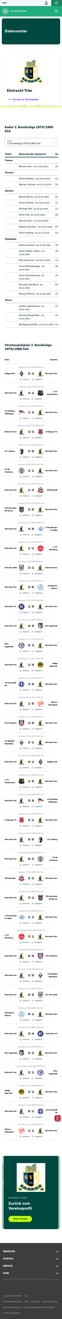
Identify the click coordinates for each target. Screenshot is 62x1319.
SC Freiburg (10, 451)
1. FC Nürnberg (53, 548)
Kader (9, 141)
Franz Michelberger (29, 266)
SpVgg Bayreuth (53, 665)
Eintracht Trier (51, 374)
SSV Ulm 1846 (11, 568)
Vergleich (38, 379)
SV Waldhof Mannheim (9, 742)
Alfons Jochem (27, 245)
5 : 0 (31, 956)
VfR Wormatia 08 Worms (10, 509)
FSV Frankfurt (11, 723)
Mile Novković (26, 260)
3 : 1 (31, 373)
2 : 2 (31, 431)
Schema (26, 379)
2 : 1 (31, 393)
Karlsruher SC (10, 607)
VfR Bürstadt (52, 490)
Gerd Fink (24, 215)
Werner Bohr (26, 221)
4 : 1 (31, 761)
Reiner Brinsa (26, 197)
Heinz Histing (26, 233)
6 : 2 (31, 645)
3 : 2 (31, 878)
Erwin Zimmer (26, 202)
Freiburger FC (51, 432)
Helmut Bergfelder (29, 315)
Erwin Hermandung (29, 275)
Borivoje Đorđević (29, 284)
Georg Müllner (27, 294)
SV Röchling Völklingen (10, 412)
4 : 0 (31, 528)
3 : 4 (31, 1033)
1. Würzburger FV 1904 (51, 529)
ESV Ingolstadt (51, 626)
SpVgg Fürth (10, 374)
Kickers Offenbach (52, 703)
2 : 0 (31, 451)
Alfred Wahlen (26, 178)
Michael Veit (25, 209)
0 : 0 (31, 839)
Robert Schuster (27, 227)
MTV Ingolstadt (9, 645)
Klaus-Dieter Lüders (29, 251)
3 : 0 (31, 587)
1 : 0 (31, 606)
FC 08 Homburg (9, 470)
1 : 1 (31, 470)
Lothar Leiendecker (29, 306)
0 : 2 (31, 858)
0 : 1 (31, 1014)
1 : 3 (31, 412)
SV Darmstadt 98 (10, 684)
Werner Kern (26, 166)
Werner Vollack (27, 184)
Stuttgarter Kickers (52, 587)
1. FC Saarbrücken (52, 393)
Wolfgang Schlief (28, 324)
